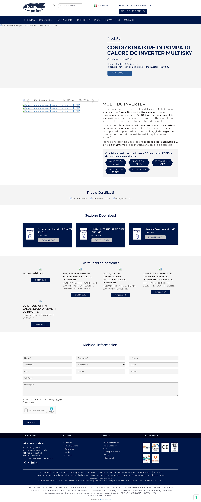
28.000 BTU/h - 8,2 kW (162, 162)
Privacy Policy (94, 495)
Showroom (112, 20)
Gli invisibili (109, 458)
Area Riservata (142, 5)
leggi (58, 399)
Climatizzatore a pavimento (73, 472)
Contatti (128, 20)
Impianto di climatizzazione (100, 472)
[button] (28, 100)
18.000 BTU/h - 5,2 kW (116, 162)
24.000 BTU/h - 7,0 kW (139, 162)
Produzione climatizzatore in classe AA (71, 475)
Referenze (84, 20)
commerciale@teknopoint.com (38, 458)
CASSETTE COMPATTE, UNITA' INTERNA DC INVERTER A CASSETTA (158, 276)
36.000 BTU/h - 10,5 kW (116, 170)
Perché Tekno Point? (153, 480)
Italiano (102, 6)
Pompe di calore (112, 451)
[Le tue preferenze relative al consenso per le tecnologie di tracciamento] (196, 497)
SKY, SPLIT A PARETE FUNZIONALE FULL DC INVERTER (77, 276)
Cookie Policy (107, 495)
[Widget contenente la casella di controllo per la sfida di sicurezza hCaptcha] (39, 410)
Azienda (29, 20)
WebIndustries (105, 499)
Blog (97, 20)
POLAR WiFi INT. (33, 273)
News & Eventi (71, 446)
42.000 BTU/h (139, 169)
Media (67, 452)
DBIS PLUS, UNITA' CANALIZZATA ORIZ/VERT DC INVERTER (39, 308)
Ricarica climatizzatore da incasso (105, 475)
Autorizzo (29, 402)
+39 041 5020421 (33, 453)
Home (110, 64)
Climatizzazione (111, 442)
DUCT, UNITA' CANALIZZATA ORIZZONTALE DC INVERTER (114, 278)
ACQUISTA (120, 73)
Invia (32, 422)
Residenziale (133, 64)
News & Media (64, 20)
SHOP (124, 5)
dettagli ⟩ (40, 280)
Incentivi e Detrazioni (75, 480)
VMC (106, 455)
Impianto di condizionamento (136, 475)
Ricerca (154, 475)
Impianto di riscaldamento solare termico (133, 472)
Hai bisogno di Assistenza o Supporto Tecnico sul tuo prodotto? (114, 480)
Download (49, 240)
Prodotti (43, 20)
